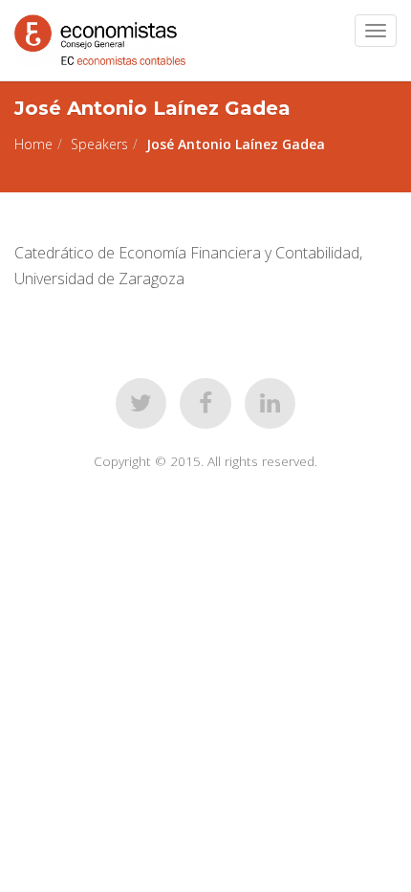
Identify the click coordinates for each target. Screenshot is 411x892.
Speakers (99, 144)
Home (33, 144)
